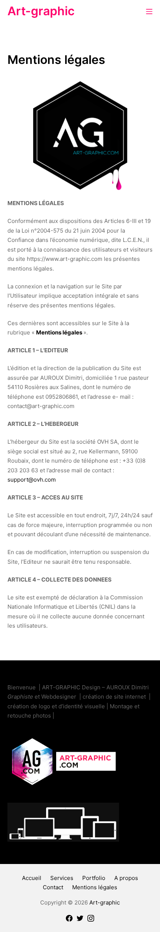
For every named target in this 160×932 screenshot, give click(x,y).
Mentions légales (59, 332)
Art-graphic (104, 902)
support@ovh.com (31, 479)
